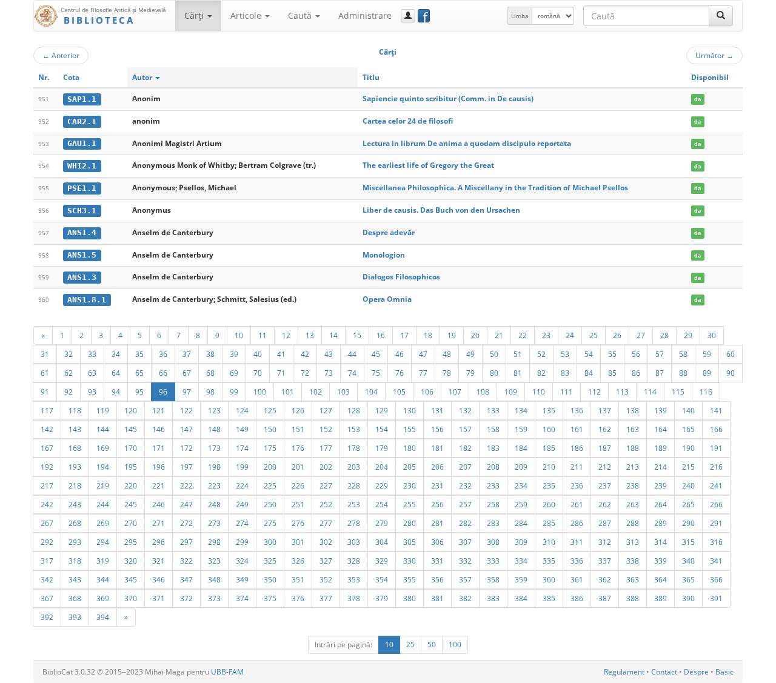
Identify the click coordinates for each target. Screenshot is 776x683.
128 (353, 410)
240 (688, 485)
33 (92, 354)
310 (549, 542)
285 (549, 523)
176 (298, 448)
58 (683, 354)
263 (632, 504)
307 (465, 542)
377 (325, 598)
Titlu (371, 77)
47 (423, 354)
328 (353, 560)
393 (75, 617)
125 (270, 410)
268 (75, 523)
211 (576, 466)
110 (538, 391)
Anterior (60, 55)
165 (688, 429)
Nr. (43, 77)
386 (576, 598)
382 (465, 598)
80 (494, 373)
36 (163, 354)
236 (576, 485)
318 (75, 560)
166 (716, 429)
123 (214, 410)
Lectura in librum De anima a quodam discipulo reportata (467, 143)
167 (47, 448)
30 (711, 335)
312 (604, 542)
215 (688, 466)
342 (47, 579)
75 (376, 373)
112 (594, 391)
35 (139, 354)
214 (660, 466)
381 (437, 598)
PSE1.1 (81, 188)
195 (130, 466)
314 (660, 542)
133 (493, 410)
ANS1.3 (81, 277)
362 (604, 579)
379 (381, 598)
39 (234, 354)
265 (688, 504)
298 (214, 542)
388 (632, 598)
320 (130, 560)
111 (566, 391)
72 (305, 373)
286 (576, 523)
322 (186, 560)
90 (730, 373)
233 (493, 485)
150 (270, 429)
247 (186, 504)
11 (262, 335)
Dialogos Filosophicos (401, 277)
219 (102, 485)
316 (716, 542)
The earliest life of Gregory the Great (428, 165)
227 (325, 485)
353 (353, 579)
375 (270, 598)
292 (47, 542)
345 (130, 579)
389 (660, 598)
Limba (520, 16)
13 (310, 335)
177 (325, 448)
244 (102, 504)
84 (588, 373)
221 (158, 485)
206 (437, 466)
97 (186, 391)
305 (409, 542)
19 (451, 335)
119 (102, 410)
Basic (724, 672)
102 (315, 391)
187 (604, 448)
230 (409, 485)
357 (465, 579)
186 (576, 448)
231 (437, 485)
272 (186, 523)
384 (521, 598)
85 (612, 373)
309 (521, 542)
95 (139, 391)
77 (423, 373)
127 (325, 410)
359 (521, 579)
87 (659, 373)
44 (352, 354)
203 (353, 466)
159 (521, 429)
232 (465, 485)
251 (298, 504)
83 (565, 373)
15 (357, 335)
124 (242, 410)
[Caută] (721, 15)
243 (75, 504)
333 (493, 560)
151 (298, 429)
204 (381, 466)
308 (493, 542)
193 (75, 466)
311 (576, 542)
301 (298, 542)
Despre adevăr (389, 232)
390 (688, 598)
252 (325, 504)
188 (632, 448)
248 (214, 504)
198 (214, 466)
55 (612, 354)
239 (660, 485)
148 (214, 429)
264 (660, 504)
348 (214, 579)
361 (576, 579)
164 (660, 429)
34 (116, 354)
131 (437, 410)
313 (632, 542)
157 (465, 429)
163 (632, 429)
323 (214, 560)
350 (270, 579)
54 (588, 354)
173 (214, 448)
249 (242, 504)
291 (716, 523)
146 (158, 429)
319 (102, 560)
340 (688, 560)
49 (470, 354)
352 (325, 579)
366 (716, 579)
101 (287, 391)
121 (158, 410)
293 (75, 542)
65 (139, 373)
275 (270, 523)
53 (565, 354)
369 (102, 598)
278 (353, 523)
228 (353, 485)
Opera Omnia (387, 299)
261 (576, 504)
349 (242, 579)
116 (706, 391)
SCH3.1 (81, 210)
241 (716, 485)
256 (437, 504)
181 (437, 448)
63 (92, 373)
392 (47, 617)
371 (158, 598)
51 (517, 354)
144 (102, 429)
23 (546, 335)
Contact (664, 672)
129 (381, 410)
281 (437, 523)
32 (68, 354)
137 (604, 410)
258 (493, 504)
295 (130, 542)
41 (281, 354)
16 (380, 335)
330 (409, 560)
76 (399, 373)
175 (270, 448)
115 (678, 391)
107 (455, 391)
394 (102, 617)
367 (47, 598)
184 (521, 448)
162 (604, 429)
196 (158, 466)
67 (186, 373)
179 (381, 448)
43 (328, 354)
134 (521, 410)
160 (549, 429)
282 (465, 523)
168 (75, 448)
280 (409, 523)
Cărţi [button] (195, 15)
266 (716, 504)
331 (437, 560)
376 (298, 598)
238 (632, 485)
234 (521, 485)
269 (102, 523)
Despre (696, 672)
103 (343, 391)
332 (465, 560)
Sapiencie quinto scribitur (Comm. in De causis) (448, 98)
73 (328, 373)
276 (298, 523)
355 (409, 579)
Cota (71, 77)
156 (437, 429)
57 (659, 354)
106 (427, 391)
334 (521, 560)
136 (576, 410)
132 (465, 410)
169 (102, 448)
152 (325, 429)
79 (470, 373)
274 (242, 523)
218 (75, 485)
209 (521, 466)
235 (549, 485)
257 (465, 504)
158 (493, 429)
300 (270, 542)
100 (259, 391)
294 (102, 542)
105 (399, 391)
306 (437, 542)
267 (47, 523)
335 (549, 560)
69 (234, 373)
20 (475, 335)
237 (604, 485)
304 (381, 542)
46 (399, 354)
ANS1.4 (81, 232)
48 (447, 354)
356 (437, 579)
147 (186, 429)
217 (47, 485)
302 (325, 542)
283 (493, 523)
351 (298, 579)
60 (730, 354)
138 (632, 410)
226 (298, 485)
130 (409, 410)
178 (353, 448)
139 (660, 410)
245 (130, 504)
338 (632, 560)
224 (242, 485)
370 (130, 598)
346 (158, 579)
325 (270, 560)
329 (381, 560)
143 (75, 429)
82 (541, 373)
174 (242, 448)
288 (632, 523)
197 (186, 466)
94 (116, 391)
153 (353, 429)
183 (493, 448)
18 (428, 335)
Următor (714, 55)
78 (447, 373)
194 (102, 466)
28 (664, 335)
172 (186, 448)
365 (688, 579)
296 (158, 542)
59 (707, 354)
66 (163, 373)
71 (281, 373)
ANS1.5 (81, 254)
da (697, 99)
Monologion (384, 255)
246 (158, 504)
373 (214, 598)
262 (604, 504)
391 (716, 598)
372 (186, 598)
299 (242, 542)
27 (641, 335)
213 (632, 466)
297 (186, 542)
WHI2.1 (81, 165)
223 (214, 485)
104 (371, 391)
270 (130, 523)
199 (242, 466)
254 (381, 504)
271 (158, 523)
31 (45, 354)
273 (214, 523)
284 (521, 523)
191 (716, 448)
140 (688, 410)
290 (688, 523)
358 (493, 579)
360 (549, 579)
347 (186, 579)
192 (47, 466)
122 (186, 410)
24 (570, 335)
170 (130, 448)
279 (381, 523)
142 (47, 429)
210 (549, 466)
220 (130, 485)
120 (130, 410)
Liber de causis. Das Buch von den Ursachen (441, 210)
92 (68, 391)
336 (576, 560)
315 (688, 542)
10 (239, 335)
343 (75, 579)
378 (353, 598)
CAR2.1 (81, 121)
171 (158, 448)
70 (257, 373)
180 (409, 448)
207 (465, 466)
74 (352, 373)
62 (68, 373)
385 (549, 598)
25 (593, 335)
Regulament (624, 672)
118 (75, 410)
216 (716, 466)
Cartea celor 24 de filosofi (408, 121)
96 (163, 391)
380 (409, 598)
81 (517, 373)
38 (210, 354)
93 (92, 391)
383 (493, 598)
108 (483, 391)
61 (45, 373)
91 (45, 391)
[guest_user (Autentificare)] (408, 15)
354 (381, 579)
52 (541, 354)
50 (494, 354)
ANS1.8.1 (86, 299)
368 (75, 598)
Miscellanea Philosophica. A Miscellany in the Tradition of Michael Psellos (495, 187)
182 (465, 448)
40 (257, 354)
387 (604, 598)
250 (270, 504)
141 (716, 410)
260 (549, 504)
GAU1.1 (81, 143)
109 (510, 391)
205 (409, 466)
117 (47, 410)
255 (409, 504)
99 (234, 391)
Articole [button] (247, 15)
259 (521, 504)
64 (116, 373)
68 (210, 373)
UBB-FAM (227, 672)
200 (270, 466)
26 (617, 335)
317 (47, 560)
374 (242, 598)
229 (381, 485)
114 (650, 391)
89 (707, 373)
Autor (143, 77)
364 (660, 579)
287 (604, 523)
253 (353, 504)
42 (305, 354)
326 (298, 560)
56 (636, 354)
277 (325, 523)
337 (604, 560)
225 (270, 485)
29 (688, 335)
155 (409, 429)
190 (688, 448)
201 (298, 466)
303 (353, 542)
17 (404, 335)
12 (286, 335)
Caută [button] (301, 15)
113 (622, 391)
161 (576, 429)
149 (242, 429)
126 (298, 410)
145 (130, 429)
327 (325, 560)
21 (499, 335)
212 (604, 466)
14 (333, 335)
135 (549, 410)
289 (660, 523)
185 (549, 448)
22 (522, 335)
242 (47, 504)
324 (242, 560)
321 (158, 560)
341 (716, 560)
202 (325, 466)
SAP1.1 (81, 99)
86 (636, 373)
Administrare (365, 15)
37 (186, 354)
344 (102, 579)
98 (210, 391)
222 (186, 485)
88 (683, 373)
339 (660, 560)
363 (632, 579)
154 (381, 429)
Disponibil (710, 77)
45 (376, 354)
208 (493, 466)
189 (660, 448)
